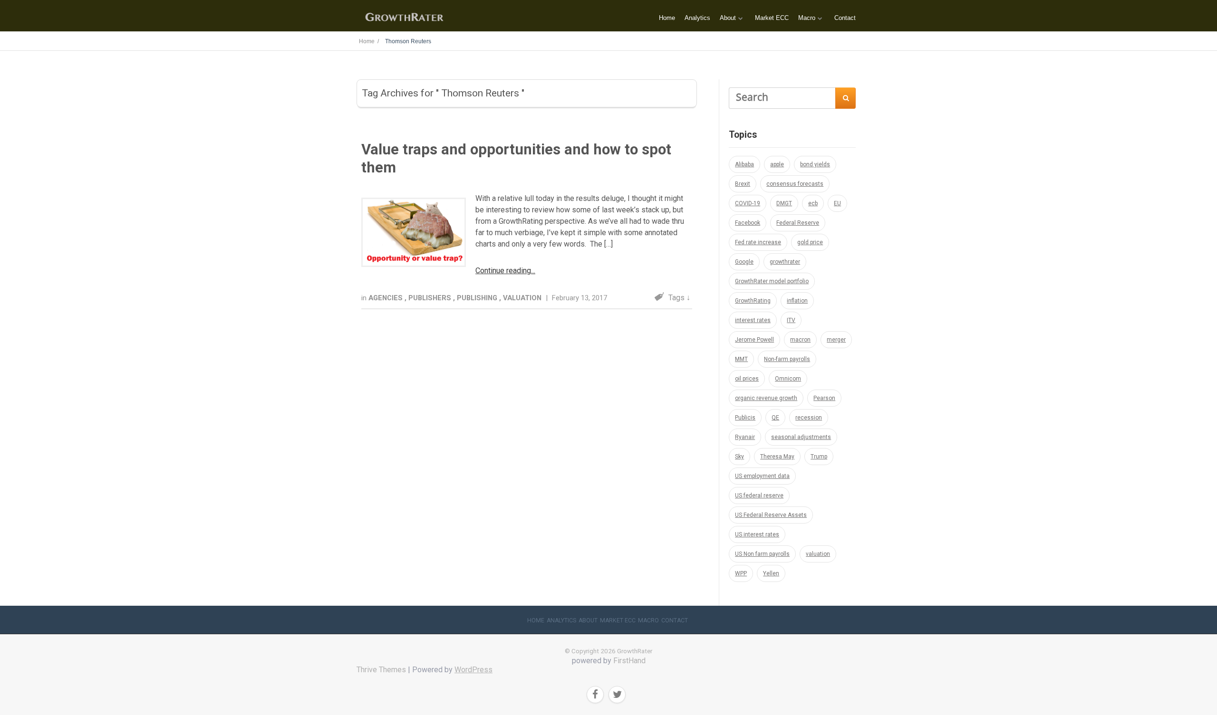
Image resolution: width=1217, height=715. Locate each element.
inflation (797, 300)
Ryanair (745, 437)
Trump (819, 456)
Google (744, 261)
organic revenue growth (766, 398)
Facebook (747, 222)
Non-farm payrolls (787, 359)
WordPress (473, 669)
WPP (741, 573)
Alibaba (744, 164)
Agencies (386, 298)
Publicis (745, 417)
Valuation (523, 298)
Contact (845, 17)
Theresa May (777, 456)
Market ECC (772, 17)
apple (777, 164)
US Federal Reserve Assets (771, 515)
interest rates (753, 320)
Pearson (824, 398)
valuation (818, 554)
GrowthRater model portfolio (772, 281)
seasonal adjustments (801, 437)
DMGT (784, 203)
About (728, 17)
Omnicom (788, 378)
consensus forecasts (794, 184)
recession (808, 417)
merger (836, 339)
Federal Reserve (797, 222)
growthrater (785, 261)
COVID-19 (747, 203)
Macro (806, 17)
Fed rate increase (758, 242)
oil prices (747, 378)
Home (667, 17)
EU (837, 203)
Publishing (478, 298)
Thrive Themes (381, 669)
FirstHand (629, 660)
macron (800, 339)
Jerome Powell (754, 339)
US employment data (762, 476)
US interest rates (757, 534)
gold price (810, 242)
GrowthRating (753, 300)
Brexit (742, 184)
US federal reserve (759, 495)
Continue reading (503, 270)
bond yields (815, 164)
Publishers (430, 298)
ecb (813, 203)
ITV (791, 320)
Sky (739, 456)
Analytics (697, 17)
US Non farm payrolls (762, 554)
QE (775, 417)
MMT (741, 359)
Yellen (771, 573)
